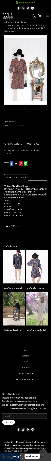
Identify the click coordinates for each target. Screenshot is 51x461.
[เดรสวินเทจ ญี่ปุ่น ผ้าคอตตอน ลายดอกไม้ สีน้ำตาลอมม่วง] (25, 70)
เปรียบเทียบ (34, 144)
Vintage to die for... (21, 150)
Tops (25, 361)
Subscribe (8, 422)
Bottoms (26, 367)
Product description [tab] (16, 177)
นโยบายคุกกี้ (23, 451)
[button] (33, 16)
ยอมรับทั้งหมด (32, 456)
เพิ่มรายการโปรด (14, 144)
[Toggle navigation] (47, 16)
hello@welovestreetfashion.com (27, 404)
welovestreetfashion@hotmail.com (28, 408)
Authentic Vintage (25, 373)
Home (25, 350)
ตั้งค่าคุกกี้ (17, 456)
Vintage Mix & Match (25, 379)
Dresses (25, 356)
